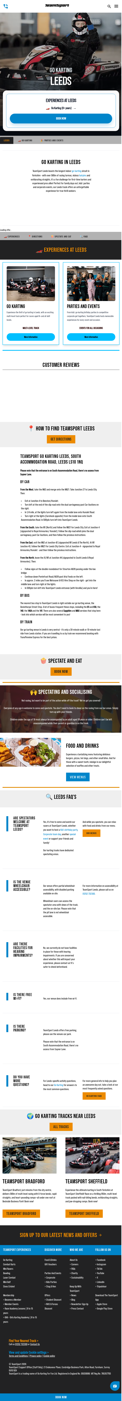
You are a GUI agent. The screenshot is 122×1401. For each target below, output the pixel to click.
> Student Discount (53, 1299)
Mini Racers (8, 1268)
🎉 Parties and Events (52, 140)
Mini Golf (7, 1282)
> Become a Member (12, 1299)
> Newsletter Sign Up (79, 1304)
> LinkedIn (99, 1282)
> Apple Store (101, 1304)
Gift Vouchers (51, 1264)
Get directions (61, 439)
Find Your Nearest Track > (23, 1340)
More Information (30, 336)
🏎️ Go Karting (25, 140)
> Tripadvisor (101, 1286)
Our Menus (91, 833)
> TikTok (98, 1268)
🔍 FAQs (84, 236)
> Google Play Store (103, 1308)
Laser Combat (9, 1277)
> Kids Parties (51, 1282)
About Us (74, 1259)
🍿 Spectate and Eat (61, 236)
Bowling (6, 1273)
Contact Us (35, 1344)
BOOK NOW (61, 118)
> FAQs (72, 1268)
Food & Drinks (51, 1259)
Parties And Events (53, 1273)
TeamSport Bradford (21, 1213)
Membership (8, 1295)
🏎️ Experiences (12, 236)
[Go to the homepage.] (57, 6)
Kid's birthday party (69, 829)
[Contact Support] (115, 1386)
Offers (47, 1295)
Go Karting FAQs (94, 1095)
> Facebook (100, 1259)
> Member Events (10, 1304)
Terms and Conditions (18, 1355)
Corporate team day (52, 834)
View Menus (78, 777)
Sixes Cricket (9, 1286)
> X (96, 1277)
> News (73, 1295)
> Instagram (100, 1264)
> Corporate (50, 1277)
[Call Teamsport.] (6, 6)
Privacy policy (36, 1355)
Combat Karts (9, 1264)
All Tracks (61, 1127)
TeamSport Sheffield (84, 1213)
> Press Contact (77, 1308)
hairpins (82, 175)
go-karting (76, 171)
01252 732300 (89, 893)
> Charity (74, 1273)
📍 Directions (35, 236)
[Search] (109, 6)
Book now (61, 1397)
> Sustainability (76, 1277)
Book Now (61, 671)
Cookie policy (49, 1355)
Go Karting (58, 1085)
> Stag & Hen (50, 1286)
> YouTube (99, 1273)
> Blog (72, 1299)
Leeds (7, 140)
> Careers (74, 1264)
